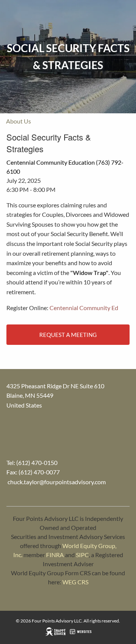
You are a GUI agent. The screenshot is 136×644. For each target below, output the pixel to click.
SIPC (82, 554)
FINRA (55, 554)
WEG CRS (75, 581)
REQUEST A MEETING (68, 334)
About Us (18, 121)
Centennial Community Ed (83, 307)
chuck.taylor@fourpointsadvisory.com (57, 481)
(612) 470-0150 (36, 462)
